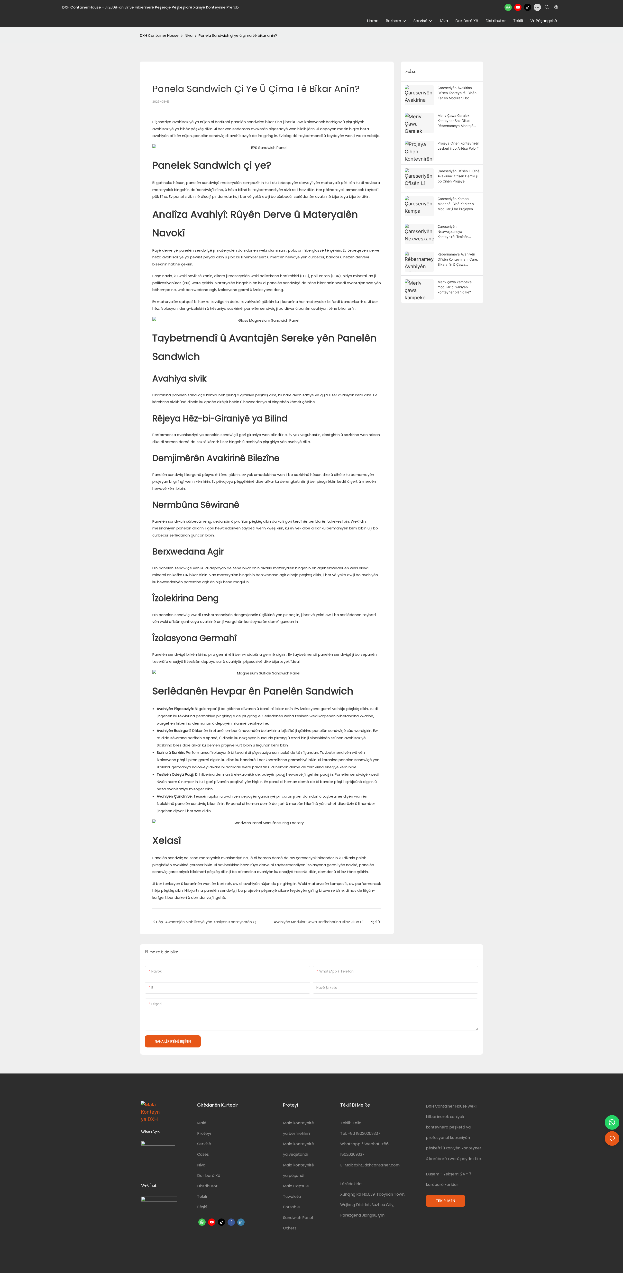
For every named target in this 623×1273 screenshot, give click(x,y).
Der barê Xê (208, 1175)
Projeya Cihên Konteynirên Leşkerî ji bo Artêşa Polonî (458, 145)
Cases (203, 1154)
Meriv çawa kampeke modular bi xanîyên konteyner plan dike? (455, 287)
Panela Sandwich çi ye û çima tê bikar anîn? (238, 35)
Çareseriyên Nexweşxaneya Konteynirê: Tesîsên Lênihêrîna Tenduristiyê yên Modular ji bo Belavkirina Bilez (456, 231)
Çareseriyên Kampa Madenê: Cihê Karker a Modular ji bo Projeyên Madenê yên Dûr (456, 204)
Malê (201, 1123)
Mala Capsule (296, 1186)
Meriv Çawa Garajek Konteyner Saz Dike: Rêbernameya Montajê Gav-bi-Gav (455, 120)
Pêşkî (202, 1207)
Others (289, 1228)
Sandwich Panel (298, 1217)
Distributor (207, 1186)
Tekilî (202, 1196)
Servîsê (204, 1144)
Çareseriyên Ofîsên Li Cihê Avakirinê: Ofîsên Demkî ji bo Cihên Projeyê (458, 176)
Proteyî (204, 1133)
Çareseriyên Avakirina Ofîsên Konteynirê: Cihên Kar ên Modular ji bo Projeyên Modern (457, 93)
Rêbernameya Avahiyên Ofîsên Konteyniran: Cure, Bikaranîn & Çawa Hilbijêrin (458, 259)
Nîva (188, 35)
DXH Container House (159, 35)
